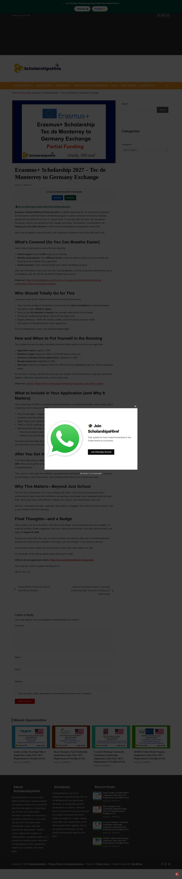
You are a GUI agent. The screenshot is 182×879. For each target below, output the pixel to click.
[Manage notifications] (177, 874)
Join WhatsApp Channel (101, 452)
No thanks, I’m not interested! (91, 473)
